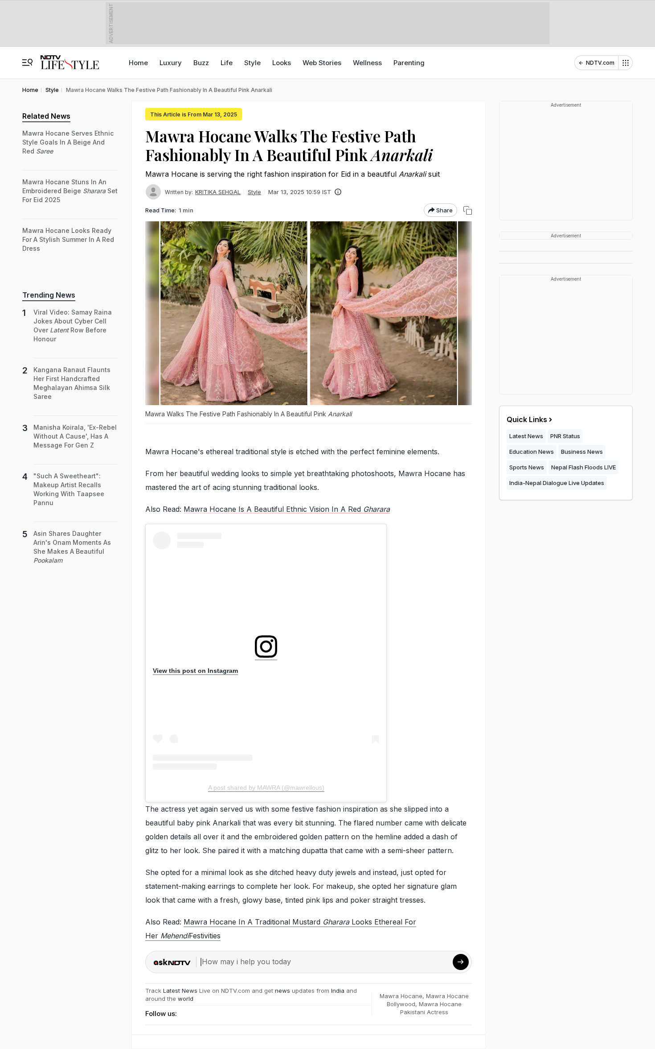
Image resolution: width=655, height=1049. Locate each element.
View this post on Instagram (195, 670)
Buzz (201, 62)
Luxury (171, 62)
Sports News (526, 467)
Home (138, 62)
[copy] (467, 210)
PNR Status (565, 436)
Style (252, 62)
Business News (582, 451)
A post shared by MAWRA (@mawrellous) (266, 787)
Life (227, 62)
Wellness (367, 62)
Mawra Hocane (401, 995)
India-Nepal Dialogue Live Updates (556, 482)
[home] (70, 58)
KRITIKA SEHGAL (218, 191)
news (282, 990)
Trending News (48, 294)
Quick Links (527, 419)
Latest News (180, 990)
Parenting (409, 62)
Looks (281, 62)
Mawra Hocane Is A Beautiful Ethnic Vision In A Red (287, 509)
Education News (531, 451)
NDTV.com (600, 62)
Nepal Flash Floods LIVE (583, 467)
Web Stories (322, 62)
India (338, 990)
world (185, 998)
